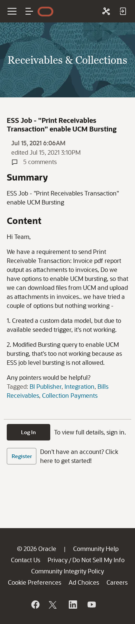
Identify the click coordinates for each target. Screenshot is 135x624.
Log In (28, 432)
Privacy (58, 560)
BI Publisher (46, 386)
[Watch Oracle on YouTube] (91, 604)
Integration (79, 386)
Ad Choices (84, 582)
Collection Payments (70, 395)
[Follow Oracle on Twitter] (53, 604)
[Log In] (122, 11)
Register (22, 456)
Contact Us (25, 560)
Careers (117, 582)
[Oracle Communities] (106, 11)
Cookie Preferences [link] (34, 582)
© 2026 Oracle (36, 548)
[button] (29, 11)
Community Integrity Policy (67, 571)
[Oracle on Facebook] (35, 604)
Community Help (95, 548)
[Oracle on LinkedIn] (72, 604)
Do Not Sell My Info (98, 560)
